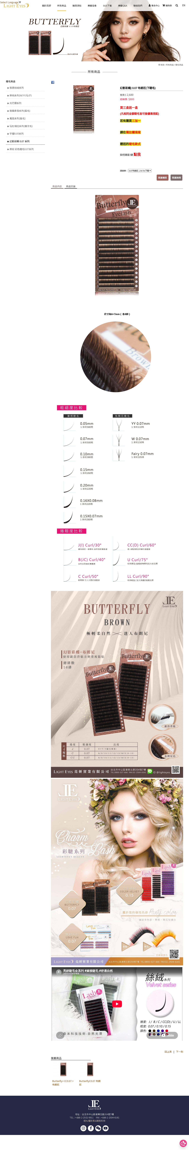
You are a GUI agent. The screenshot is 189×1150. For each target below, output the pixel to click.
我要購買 (162, 177)
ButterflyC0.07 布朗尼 (90, 1082)
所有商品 (170, 64)
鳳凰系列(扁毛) (18, 118)
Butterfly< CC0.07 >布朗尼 (63, 1082)
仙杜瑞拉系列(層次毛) (21, 126)
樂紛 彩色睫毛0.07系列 (22, 149)
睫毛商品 (179, 64)
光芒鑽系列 (15, 103)
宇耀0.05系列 (17, 133)
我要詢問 (176, 177)
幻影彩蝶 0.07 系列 (20, 141)
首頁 (162, 64)
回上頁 (168, 1051)
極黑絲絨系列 (17, 87)
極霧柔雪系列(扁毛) (20, 110)
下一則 (179, 1051)
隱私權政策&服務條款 (94, 1120)
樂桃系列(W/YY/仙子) (21, 95)
